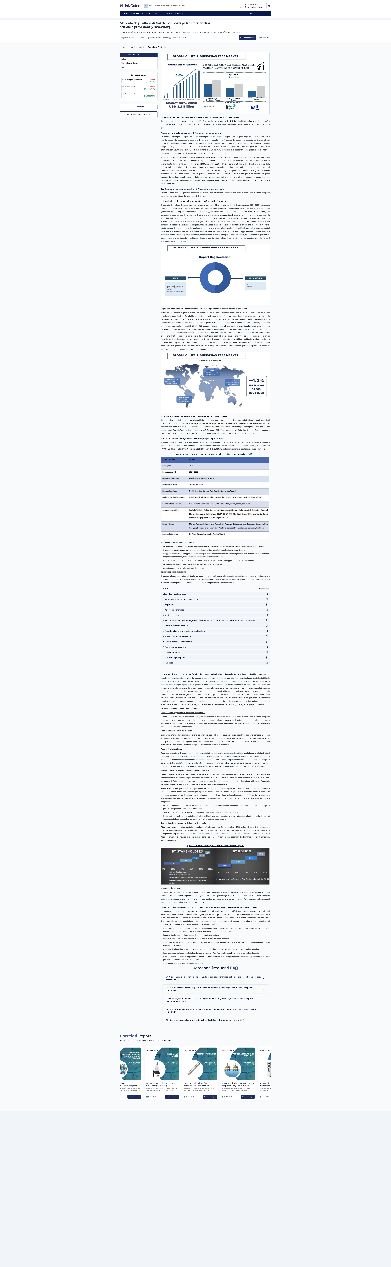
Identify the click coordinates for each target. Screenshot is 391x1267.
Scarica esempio (247, 37)
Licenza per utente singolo (134, 80)
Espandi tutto (264, 589)
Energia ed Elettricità (153, 37)
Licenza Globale (130, 94)
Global (131, 37)
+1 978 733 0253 (252, 4)
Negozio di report (136, 47)
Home (122, 47)
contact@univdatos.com (255, 7)
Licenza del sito (130, 87)
